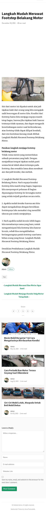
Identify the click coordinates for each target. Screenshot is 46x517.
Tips (4, 277)
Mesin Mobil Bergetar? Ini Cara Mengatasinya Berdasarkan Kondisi (22, 339)
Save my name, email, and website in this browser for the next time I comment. (23, 481)
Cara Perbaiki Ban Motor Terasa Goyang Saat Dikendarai (20, 371)
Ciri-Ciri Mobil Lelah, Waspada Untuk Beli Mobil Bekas (22, 404)
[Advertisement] (23, 53)
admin (7, 269)
